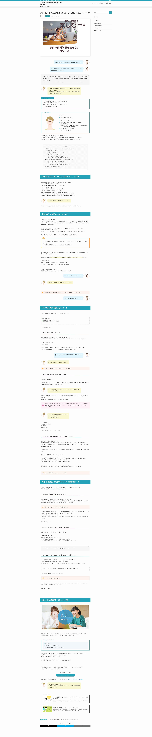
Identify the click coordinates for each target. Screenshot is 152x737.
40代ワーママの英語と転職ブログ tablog (51, 3)
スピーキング (67, 719)
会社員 (71, 719)
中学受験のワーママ (99, 28)
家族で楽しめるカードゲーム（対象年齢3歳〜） (57, 162)
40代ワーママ (56, 719)
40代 (52, 719)
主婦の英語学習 (44, 719)
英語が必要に (76, 719)
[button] (48, 726)
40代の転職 (97, 20)
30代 (50, 719)
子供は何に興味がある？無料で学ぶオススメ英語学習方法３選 (59, 159)
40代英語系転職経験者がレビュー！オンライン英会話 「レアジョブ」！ (68, 707)
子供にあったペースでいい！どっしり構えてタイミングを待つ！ (60, 148)
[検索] (111, 0)
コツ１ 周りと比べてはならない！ (54, 154)
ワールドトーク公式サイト (65, 675)
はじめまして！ (98, 30)
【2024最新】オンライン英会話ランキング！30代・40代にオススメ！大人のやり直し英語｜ (70, 698)
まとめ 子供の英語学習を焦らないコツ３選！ (56, 166)
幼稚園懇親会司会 (98, 25)
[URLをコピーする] (82, 726)
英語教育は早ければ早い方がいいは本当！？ (55, 150)
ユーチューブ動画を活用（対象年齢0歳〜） (56, 161)
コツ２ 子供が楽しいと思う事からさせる (56, 156)
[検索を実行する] (110, 12)
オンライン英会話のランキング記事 (75, 679)
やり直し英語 (62, 719)
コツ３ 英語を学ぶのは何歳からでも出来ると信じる (58, 157)
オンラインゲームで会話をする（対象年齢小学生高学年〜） (59, 164)
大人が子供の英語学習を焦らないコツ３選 (55, 152)
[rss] (109, 0)
